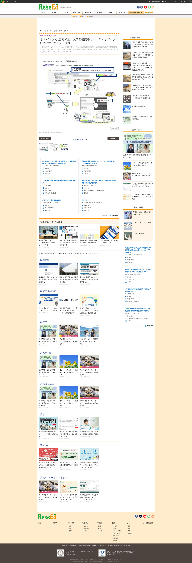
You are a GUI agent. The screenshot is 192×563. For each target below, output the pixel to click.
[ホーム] (40, 31)
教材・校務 (76, 12)
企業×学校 (116, 535)
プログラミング (117, 533)
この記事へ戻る (79, 139)
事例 (110, 12)
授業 (75, 16)
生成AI (54, 12)
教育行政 (88, 12)
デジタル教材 (49, 291)
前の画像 (46, 138)
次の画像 (112, 138)
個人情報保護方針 (112, 545)
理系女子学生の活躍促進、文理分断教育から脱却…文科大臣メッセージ (69, 253)
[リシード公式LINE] (149, 516)
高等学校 (47, 353)
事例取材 (115, 538)
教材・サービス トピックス (56, 477)
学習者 (130, 526)
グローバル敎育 (117, 531)
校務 (83, 16)
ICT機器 (99, 12)
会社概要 (94, 545)
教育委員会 (87, 528)
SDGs (45, 445)
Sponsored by (105, 215)
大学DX (65, 12)
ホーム (43, 12)
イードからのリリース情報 (123, 545)
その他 (91, 16)
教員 (129, 528)
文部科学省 (87, 526)
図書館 (46, 260)
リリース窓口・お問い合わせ (69, 545)
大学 (45, 322)
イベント (122, 12)
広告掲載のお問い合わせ (84, 545)
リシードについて (102, 545)
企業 (129, 531)
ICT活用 (115, 526)
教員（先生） (49, 383)
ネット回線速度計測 (147, 523)
